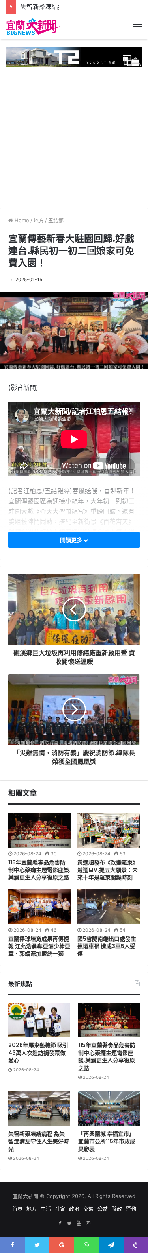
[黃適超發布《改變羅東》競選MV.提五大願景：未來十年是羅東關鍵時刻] (108, 830)
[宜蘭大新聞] (33, 26)
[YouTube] (79, 1223)
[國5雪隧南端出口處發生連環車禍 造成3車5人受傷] (108, 906)
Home (21, 220)
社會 (60, 1208)
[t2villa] (74, 56)
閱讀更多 (71, 539)
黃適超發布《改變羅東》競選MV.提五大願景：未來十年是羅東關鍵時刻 (107, 870)
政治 (74, 1208)
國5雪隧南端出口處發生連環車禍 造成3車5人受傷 (106, 946)
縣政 (117, 1208)
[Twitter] (69, 1223)
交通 (88, 1208)
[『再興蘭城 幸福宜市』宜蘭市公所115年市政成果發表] (109, 1108)
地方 (39, 220)
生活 (46, 1208)
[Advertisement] (80, 134)
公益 (102, 1208)
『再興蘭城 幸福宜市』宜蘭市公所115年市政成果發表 (106, 1141)
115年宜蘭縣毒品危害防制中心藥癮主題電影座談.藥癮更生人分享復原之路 (39, 870)
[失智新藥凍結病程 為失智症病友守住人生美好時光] (39, 1108)
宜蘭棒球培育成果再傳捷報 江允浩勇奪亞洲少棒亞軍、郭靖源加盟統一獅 (39, 946)
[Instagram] (88, 1223)
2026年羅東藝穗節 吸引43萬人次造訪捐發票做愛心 (38, 1052)
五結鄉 (56, 220)
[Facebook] (60, 1223)
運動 (131, 1208)
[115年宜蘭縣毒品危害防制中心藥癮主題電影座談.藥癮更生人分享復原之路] (39, 830)
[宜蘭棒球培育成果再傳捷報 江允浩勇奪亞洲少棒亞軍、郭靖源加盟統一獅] (39, 906)
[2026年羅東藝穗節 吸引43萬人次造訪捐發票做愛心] (39, 1020)
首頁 (17, 1208)
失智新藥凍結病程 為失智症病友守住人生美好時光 (38, 1141)
